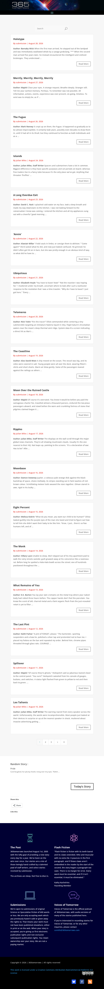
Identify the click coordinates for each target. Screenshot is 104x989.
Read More (84, 64)
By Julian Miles (20, 160)
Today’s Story (82, 786)
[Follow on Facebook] (82, 982)
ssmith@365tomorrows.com (66, 930)
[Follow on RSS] (90, 982)
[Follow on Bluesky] (74, 982)
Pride (12, 768)
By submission (19, 43)
